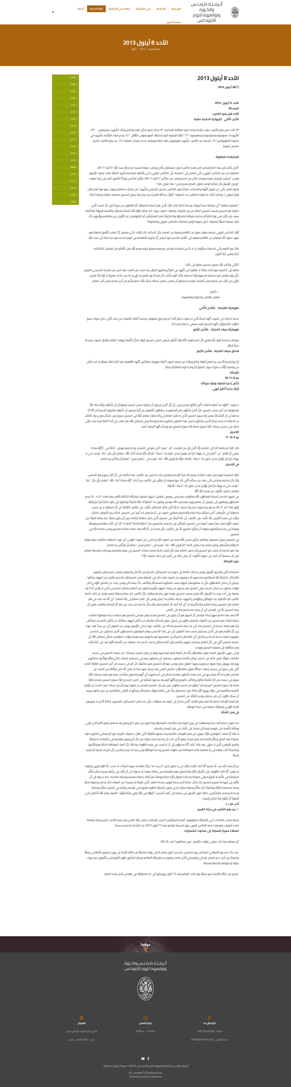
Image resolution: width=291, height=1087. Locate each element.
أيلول (133, 49)
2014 (73, 160)
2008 (73, 202)
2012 (73, 174)
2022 (73, 105)
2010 (73, 188)
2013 (142, 49)
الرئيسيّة (176, 9)
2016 (73, 146)
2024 (73, 91)
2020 (73, 119)
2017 (73, 140)
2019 (73, 126)
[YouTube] (143, 1058)
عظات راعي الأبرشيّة (119, 9)
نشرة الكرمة (96, 9)
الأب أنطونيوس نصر (138, 1072)
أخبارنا (80, 9)
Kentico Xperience (152, 1076)
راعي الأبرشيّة (143, 9)
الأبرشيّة (161, 9)
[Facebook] (148, 1058)
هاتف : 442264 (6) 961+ (209, 1031)
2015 (73, 153)
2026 (73, 77)
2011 (73, 181)
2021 (73, 112)
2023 (73, 98)
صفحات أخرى (173, 22)
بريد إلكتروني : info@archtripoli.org (209, 1039)
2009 (73, 195)
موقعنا (146, 944)
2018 (73, 133)
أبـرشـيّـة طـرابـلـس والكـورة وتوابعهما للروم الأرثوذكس (206, 12)
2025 (73, 84)
